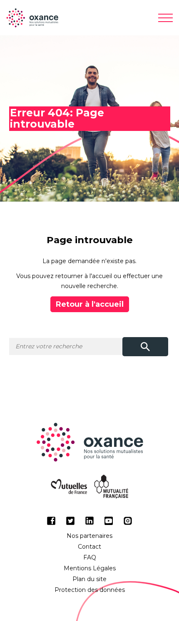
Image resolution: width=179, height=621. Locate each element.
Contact (89, 546)
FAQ (89, 557)
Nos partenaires (89, 536)
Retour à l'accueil (90, 304)
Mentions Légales (90, 568)
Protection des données (90, 590)
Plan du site (89, 579)
